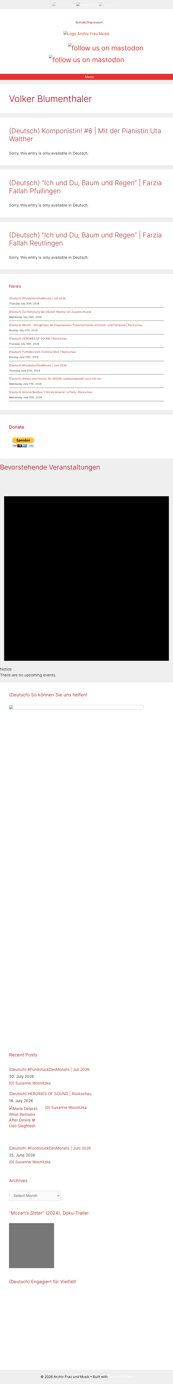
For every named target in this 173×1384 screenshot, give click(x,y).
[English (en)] (86, 4)
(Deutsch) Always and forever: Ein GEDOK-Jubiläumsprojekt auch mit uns (55, 378)
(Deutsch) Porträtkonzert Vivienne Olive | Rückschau (42, 351)
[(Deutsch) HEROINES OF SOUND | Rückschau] (26, 1123)
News (15, 286)
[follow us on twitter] (32, 46)
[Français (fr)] (109, 4)
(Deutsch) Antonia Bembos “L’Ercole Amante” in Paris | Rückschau (50, 392)
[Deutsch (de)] (63, 4)
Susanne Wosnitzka (33, 1083)
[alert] (86, 577)
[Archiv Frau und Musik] (86, 34)
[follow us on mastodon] (105, 47)
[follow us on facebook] (40, 46)
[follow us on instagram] (47, 46)
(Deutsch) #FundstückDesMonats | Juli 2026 (37, 298)
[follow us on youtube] (55, 46)
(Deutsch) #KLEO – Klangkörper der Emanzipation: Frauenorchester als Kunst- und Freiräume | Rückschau (75, 325)
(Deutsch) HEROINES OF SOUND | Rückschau (38, 338)
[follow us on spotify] (63, 46)
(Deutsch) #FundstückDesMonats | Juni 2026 (37, 365)
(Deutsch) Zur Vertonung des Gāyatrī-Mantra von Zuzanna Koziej (50, 311)
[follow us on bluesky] (86, 59)
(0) (11, 1083)
